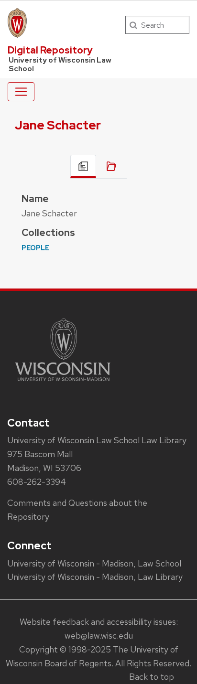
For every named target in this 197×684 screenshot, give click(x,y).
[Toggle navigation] (21, 91)
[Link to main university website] (62, 383)
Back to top (151, 676)
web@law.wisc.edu (99, 635)
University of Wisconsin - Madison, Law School (94, 563)
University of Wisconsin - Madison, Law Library (95, 576)
